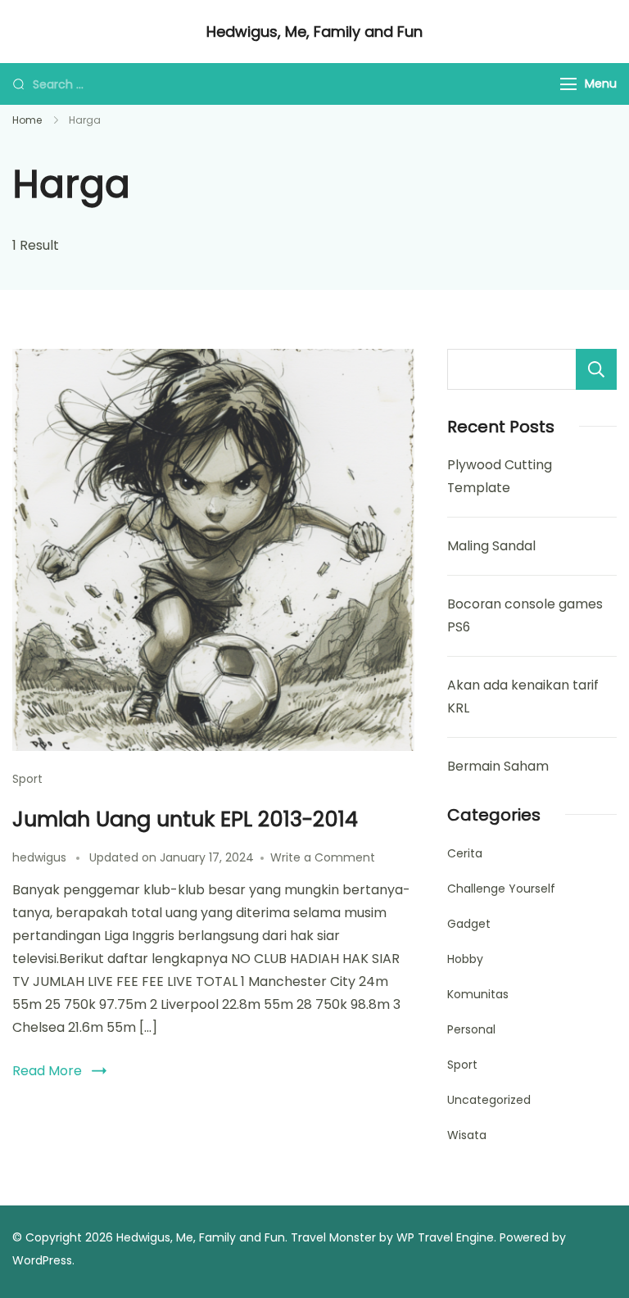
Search (596, 369)
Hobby (465, 959)
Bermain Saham (498, 766)
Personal (471, 1029)
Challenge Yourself (501, 888)
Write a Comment (322, 857)
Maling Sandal (491, 545)
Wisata (466, 1135)
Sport (27, 779)
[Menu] (568, 84)
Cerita (464, 853)
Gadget (469, 924)
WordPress (42, 1260)
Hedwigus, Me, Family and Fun (314, 31)
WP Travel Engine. (446, 1237)
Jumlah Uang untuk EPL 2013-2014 (185, 819)
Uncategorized (489, 1100)
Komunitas (478, 994)
